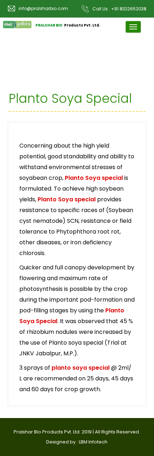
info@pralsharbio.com (43, 8)
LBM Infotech (93, 441)
